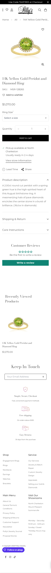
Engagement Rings (11, 461)
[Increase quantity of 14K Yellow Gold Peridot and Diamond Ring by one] (45, 129)
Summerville (33, 510)
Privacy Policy (9, 513)
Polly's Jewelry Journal (12, 531)
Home (5, 19)
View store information (18, 160)
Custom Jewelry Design (35, 474)
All (16, 19)
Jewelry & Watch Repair (35, 466)
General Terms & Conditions (10, 507)
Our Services (33, 461)
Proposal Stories (10, 536)
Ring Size (7, 112)
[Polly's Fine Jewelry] (25, 10)
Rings (5, 465)
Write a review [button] (25, 262)
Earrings (6, 474)
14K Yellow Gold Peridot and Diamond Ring (17, 344)
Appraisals (32, 480)
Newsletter (7, 527)
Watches (6, 479)
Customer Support (11, 522)
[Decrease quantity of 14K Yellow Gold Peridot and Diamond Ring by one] (18, 129)
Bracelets (7, 483)
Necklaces (7, 470)
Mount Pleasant (35, 507)
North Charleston (35, 503)
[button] (45, 10)
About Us (7, 501)
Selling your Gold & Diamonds (36, 486)
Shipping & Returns (11, 518)
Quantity (7, 128)
